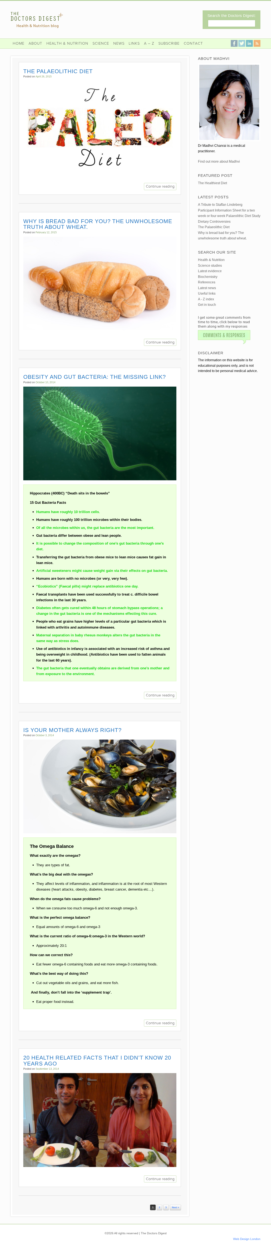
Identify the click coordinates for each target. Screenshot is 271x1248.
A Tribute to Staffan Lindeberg (220, 204)
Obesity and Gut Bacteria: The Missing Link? (94, 377)
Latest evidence (210, 271)
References (206, 282)
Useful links (207, 293)
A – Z (149, 43)
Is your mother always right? (72, 730)
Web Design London (246, 1239)
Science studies (210, 265)
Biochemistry (207, 277)
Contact (193, 43)
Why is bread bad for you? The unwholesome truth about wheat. (97, 224)
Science (101, 43)
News (118, 43)
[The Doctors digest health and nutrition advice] (37, 20)
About (35, 43)
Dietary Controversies (214, 221)
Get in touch (207, 304)
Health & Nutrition (67, 43)
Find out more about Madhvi (219, 161)
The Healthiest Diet (212, 183)
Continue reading (160, 186)
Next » (175, 1207)
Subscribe (169, 43)
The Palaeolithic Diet (58, 71)
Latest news (207, 288)
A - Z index (206, 299)
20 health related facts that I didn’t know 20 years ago (97, 1060)
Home (18, 43)
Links (134, 43)
